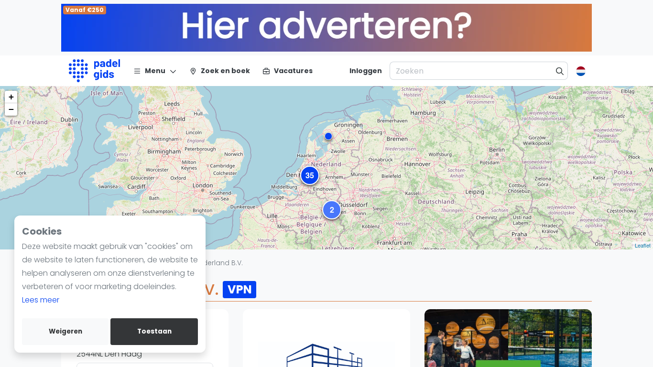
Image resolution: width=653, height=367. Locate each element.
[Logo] (94, 70)
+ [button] (11, 97)
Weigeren (65, 331)
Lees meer (40, 299)
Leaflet (643, 245)
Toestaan (154, 331)
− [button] (11, 109)
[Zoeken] (560, 71)
